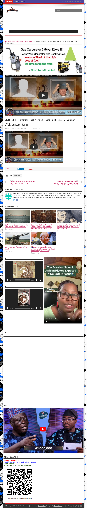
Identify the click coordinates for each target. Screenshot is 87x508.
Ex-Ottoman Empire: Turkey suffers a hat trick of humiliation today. (17, 226)
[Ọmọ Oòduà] (12, 12)
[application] (24, 271)
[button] (24, 271)
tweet (7, 169)
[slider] (22, 280)
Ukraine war (17, 175)
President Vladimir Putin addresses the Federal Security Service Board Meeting (22, 182)
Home (9, 41)
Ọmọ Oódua (42, 506)
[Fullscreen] (40, 280)
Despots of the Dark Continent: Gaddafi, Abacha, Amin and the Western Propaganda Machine (41, 226)
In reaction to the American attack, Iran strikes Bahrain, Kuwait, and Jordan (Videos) (69, 226)
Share (21, 169)
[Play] (8, 280)
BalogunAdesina (16, 128)
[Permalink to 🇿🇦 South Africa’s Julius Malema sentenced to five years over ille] (43, 244)
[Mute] (36, 280)
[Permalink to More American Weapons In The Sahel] (17, 244)
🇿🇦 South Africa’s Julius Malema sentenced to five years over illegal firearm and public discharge (43, 249)
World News (28, 41)
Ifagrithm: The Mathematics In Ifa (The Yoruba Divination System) (32, 1)
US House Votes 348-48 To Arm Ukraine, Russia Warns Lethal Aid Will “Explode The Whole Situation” (65, 182)
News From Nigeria (17, 41)
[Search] (80, 10)
